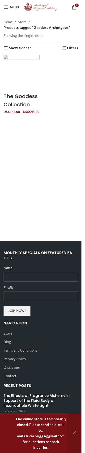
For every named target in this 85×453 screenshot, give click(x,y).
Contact (10, 376)
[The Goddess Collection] (22, 72)
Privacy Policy (15, 359)
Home (8, 22)
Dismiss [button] (74, 433)
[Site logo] (40, 6)
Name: (8, 268)
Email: (8, 287)
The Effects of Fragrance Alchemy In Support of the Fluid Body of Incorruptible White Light (37, 400)
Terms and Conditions (20, 350)
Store (22, 22)
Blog (7, 342)
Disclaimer (12, 367)
